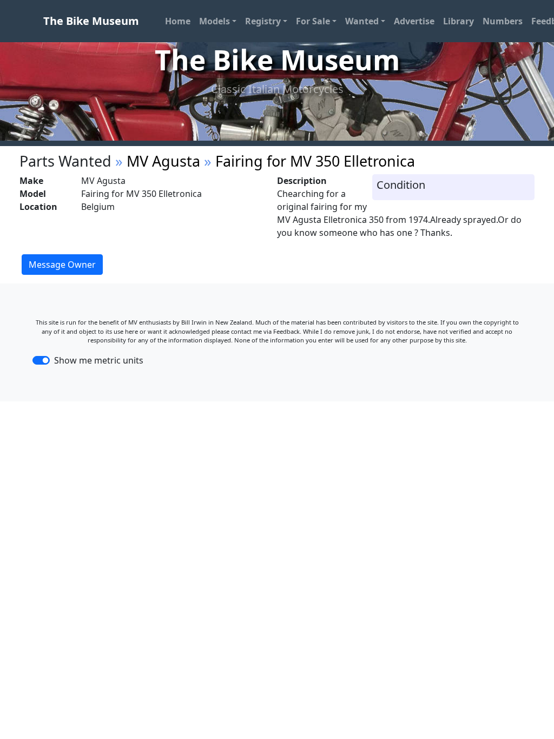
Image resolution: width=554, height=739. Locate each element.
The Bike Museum (91, 21)
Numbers (503, 21)
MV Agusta (163, 161)
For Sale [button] (313, 21)
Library (458, 21)
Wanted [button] (362, 21)
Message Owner (62, 264)
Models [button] (214, 21)
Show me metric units (98, 360)
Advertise (414, 21)
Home (177, 21)
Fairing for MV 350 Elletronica (315, 161)
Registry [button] (263, 21)
